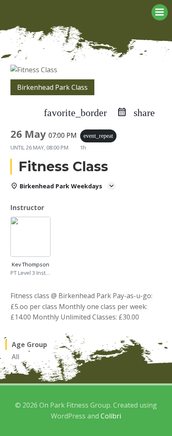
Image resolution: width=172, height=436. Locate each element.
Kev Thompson (30, 264)
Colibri (111, 416)
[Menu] (160, 12)
